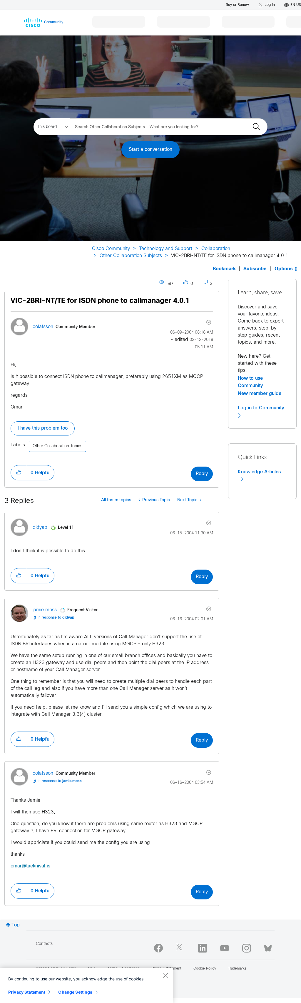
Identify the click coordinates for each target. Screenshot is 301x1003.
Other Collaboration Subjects (131, 256)
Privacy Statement (26, 992)
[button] (19, 472)
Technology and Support (165, 248)
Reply (202, 474)
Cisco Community (111, 248)
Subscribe (255, 269)
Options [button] (284, 269)
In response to (56, 617)
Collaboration (215, 248)
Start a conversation (150, 149)
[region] (86, 985)
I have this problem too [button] (43, 428)
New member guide (259, 393)
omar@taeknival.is (30, 866)
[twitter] (180, 948)
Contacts (44, 944)
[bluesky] (268, 947)
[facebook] (158, 948)
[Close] (165, 975)
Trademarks (237, 968)
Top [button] (15, 925)
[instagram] (246, 948)
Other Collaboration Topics (57, 446)
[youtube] (224, 948)
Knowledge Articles (259, 472)
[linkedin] (202, 948)
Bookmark (224, 269)
